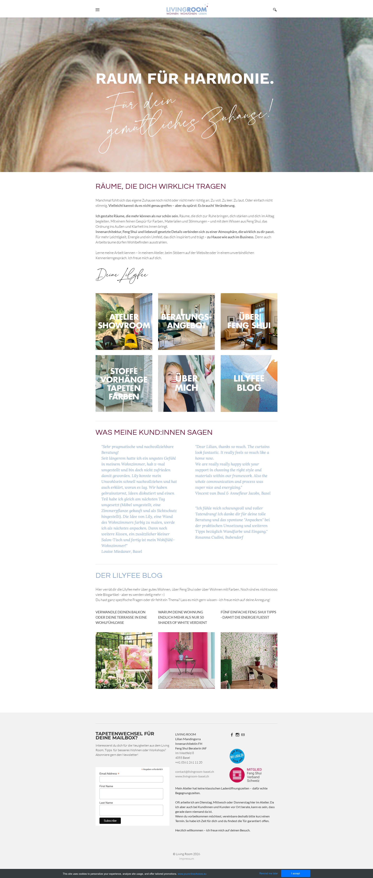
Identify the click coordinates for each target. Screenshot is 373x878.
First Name (106, 786)
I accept (295, 873)
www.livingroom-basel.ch (192, 776)
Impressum (186, 859)
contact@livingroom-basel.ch (194, 771)
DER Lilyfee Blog (129, 575)
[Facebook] (232, 734)
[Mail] (243, 734)
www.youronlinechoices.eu (192, 873)
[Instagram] (237, 734)
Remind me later (268, 873)
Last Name (106, 802)
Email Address (109, 773)
